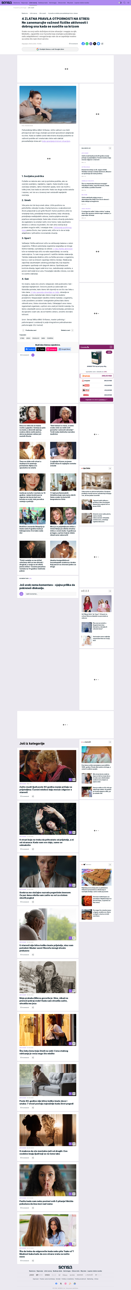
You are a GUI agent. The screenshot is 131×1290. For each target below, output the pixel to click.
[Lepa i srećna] (72, 1275)
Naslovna (25, 13)
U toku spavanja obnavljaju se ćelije (44, 292)
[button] (73, 43)
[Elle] (54, 1275)
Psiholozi (36, 338)
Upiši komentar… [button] (32, 594)
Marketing (90, 1279)
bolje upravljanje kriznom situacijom (56, 141)
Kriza (28, 338)
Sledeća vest (65, 330)
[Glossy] (65, 1275)
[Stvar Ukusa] (98, 1275)
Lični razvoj (33, 13)
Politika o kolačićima (68, 1279)
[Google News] (75, 1283)
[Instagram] (65, 1283)
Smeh (43, 338)
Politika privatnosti (80, 1279)
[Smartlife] (80, 1275)
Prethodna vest (31, 330)
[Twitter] (61, 1283)
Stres (22, 338)
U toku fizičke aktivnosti (63, 249)
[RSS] (70, 1283)
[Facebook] (56, 1283)
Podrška (50, 338)
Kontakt (58, 1279)
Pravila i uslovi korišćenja (47, 1279)
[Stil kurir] (59, 1275)
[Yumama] (89, 1275)
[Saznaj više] (110, 468)
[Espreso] (47, 1275)
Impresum (36, 1279)
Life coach (42, 13)
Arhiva (96, 1279)
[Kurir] (31, 1275)
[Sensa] (7, 3)
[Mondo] (39, 1275)
